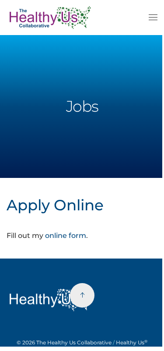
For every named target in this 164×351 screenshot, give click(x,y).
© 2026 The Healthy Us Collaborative (64, 342)
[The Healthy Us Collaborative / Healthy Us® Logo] (50, 299)
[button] (153, 17)
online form (65, 235)
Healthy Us (131, 342)
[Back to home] (52, 17)
